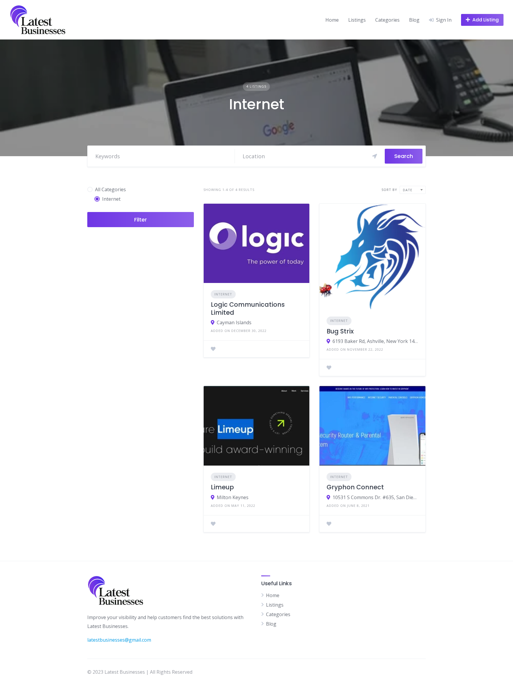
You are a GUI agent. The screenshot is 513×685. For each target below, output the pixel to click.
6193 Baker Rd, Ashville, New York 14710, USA (375, 341)
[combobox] (413, 190)
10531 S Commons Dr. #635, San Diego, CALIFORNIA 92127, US (375, 497)
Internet (223, 294)
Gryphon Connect (355, 487)
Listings (357, 20)
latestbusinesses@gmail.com (119, 640)
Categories (387, 20)
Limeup (222, 487)
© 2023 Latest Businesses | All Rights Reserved (139, 672)
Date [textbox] (407, 190)
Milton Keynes (232, 497)
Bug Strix (340, 331)
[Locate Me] (375, 156)
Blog (414, 20)
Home (332, 20)
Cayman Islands (234, 322)
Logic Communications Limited (248, 308)
